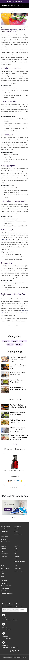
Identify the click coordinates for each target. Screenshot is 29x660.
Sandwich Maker (4, 553)
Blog (2, 571)
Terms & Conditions (5, 588)
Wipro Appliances (8, 657)
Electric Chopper (4, 531)
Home (2, 10)
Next (17, 325)
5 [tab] (19, 487)
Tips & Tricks (19, 344)
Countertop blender (5, 542)
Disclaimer (24, 657)
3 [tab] (14, 487)
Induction (16, 548)
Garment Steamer (18, 534)
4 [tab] (16, 487)
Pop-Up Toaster (4, 556)
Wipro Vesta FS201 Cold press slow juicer (14, 471)
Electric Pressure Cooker (19, 561)
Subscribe (22, 609)
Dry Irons (16, 531)
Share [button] (4, 27)
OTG (15, 553)
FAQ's (15, 565)
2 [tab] (12, 487)
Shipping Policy (4, 583)
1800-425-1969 (6, 629)
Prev (11, 325)
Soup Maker (17, 556)
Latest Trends (8, 10)
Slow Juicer (3, 539)
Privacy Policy (4, 580)
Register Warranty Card (19, 571)
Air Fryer (16, 559)
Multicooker (16, 551)
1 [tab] (10, 487)
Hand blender (4, 534)
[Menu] (25, 5)
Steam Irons (16, 528)
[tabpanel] (14, 469)
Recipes (14, 341)
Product (23, 341)
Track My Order (17, 568)
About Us (3, 565)
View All (14, 444)
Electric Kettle (4, 548)
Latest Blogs (6, 341)
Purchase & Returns (5, 591)
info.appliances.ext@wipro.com (10, 620)
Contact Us (3, 573)
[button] (12, 5)
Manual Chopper (4, 536)
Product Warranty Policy (6, 585)
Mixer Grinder (4, 528)
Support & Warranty (5, 568)
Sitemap (2, 576)
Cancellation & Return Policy (7, 593)
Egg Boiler (3, 551)
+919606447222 (6, 638)
